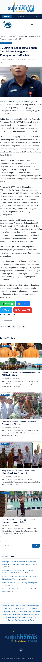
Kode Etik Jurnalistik (21, 608)
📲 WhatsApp (7, 304)
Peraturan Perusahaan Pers (26, 617)
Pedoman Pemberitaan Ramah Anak (21, 620)
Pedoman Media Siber (10, 606)
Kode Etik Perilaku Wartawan (17, 614)
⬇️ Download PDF (22, 310)
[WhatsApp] (19, 327)
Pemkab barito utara (6, 320)
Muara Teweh (11, 36)
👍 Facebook (23, 304)
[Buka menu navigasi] (32, 24)
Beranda (2, 36)
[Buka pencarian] (26, 24)
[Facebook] (9, 327)
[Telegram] (24, 327)
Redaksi (22, 606)
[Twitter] (14, 327)
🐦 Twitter (6, 310)
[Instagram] (21, 650)
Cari (35, 545)
